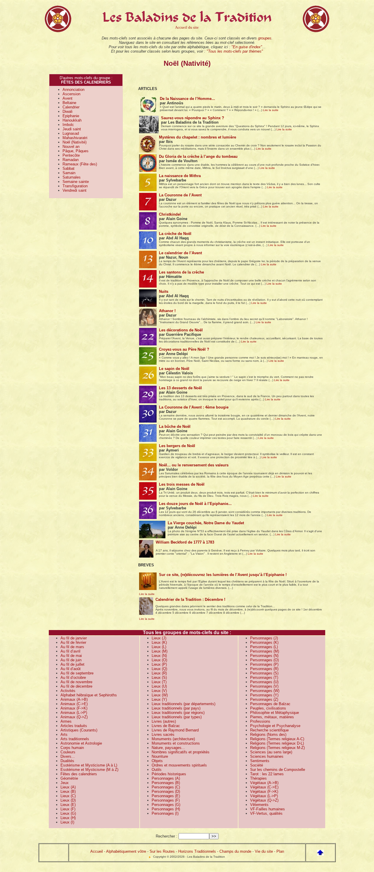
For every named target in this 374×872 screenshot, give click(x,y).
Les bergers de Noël (177, 446)
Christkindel (170, 214)
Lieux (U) (159, 686)
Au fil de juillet (72, 664)
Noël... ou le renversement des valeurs (193, 465)
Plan (280, 851)
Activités (67, 690)
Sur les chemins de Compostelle (277, 769)
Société (256, 765)
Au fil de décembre (76, 686)
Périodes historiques (169, 774)
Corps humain (72, 747)
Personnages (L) (264, 647)
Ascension (71, 94)
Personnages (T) (264, 677)
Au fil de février (73, 642)
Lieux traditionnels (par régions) (178, 712)
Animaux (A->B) (74, 699)
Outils (157, 769)
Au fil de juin (71, 660)
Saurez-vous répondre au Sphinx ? (192, 118)
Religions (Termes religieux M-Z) (277, 747)
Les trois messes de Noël (182, 484)
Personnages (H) (166, 809)
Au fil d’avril (70, 651)
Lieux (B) (68, 791)
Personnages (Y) (264, 695)
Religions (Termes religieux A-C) (277, 739)
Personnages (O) (264, 660)
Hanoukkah (72, 120)
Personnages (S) (264, 673)
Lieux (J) (159, 638)
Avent (67, 98)
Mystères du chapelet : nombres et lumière (197, 137)
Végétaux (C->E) (264, 787)
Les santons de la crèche (181, 272)
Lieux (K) (159, 642)
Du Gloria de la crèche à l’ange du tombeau (198, 156)
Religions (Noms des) (268, 734)
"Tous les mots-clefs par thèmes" (235, 51)
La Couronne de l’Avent (180, 195)
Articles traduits (73, 726)
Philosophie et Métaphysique (274, 712)
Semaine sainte (76, 181)
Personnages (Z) (264, 699)
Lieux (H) (68, 818)
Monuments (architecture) (173, 739)
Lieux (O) (159, 660)
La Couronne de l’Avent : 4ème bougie (193, 407)
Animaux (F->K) (73, 708)
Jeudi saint (72, 129)
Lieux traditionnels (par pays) (176, 708)
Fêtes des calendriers (78, 774)
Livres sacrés (163, 734)
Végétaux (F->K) (264, 791)
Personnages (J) (264, 638)
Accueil (96, 851)
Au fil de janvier (73, 638)
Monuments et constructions (176, 743)
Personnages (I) (165, 813)
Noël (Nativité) (74, 142)
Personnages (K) (264, 642)
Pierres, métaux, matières (272, 717)
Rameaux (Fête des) (80, 164)
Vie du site (264, 851)
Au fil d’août (70, 669)
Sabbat (69, 168)
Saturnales (72, 177)
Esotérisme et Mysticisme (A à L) (88, 765)
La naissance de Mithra (180, 176)
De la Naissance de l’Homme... (187, 98)
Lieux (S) (159, 677)
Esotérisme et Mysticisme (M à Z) (89, 769)
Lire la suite (270, 110)
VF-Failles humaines (267, 809)
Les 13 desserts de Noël (180, 388)
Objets (157, 761)
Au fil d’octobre (73, 677)
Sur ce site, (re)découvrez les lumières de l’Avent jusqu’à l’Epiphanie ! (223, 574)
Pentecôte (71, 155)
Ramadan (71, 160)
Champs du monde (235, 851)
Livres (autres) (164, 721)
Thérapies (258, 778)
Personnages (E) (166, 796)
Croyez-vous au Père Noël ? (184, 349)
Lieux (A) (68, 787)
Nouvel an (71, 146)
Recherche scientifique (269, 730)
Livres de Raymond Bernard (175, 730)
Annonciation (73, 89)
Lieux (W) (160, 695)
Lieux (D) (68, 800)
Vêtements (259, 804)
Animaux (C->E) (74, 704)
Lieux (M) (159, 651)
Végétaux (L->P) (264, 796)
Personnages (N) (264, 655)
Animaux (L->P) (73, 712)
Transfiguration (75, 186)
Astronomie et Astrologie (81, 743)
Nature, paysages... (168, 747)
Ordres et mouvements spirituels (179, 765)
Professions (260, 721)
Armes (66, 721)
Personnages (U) (264, 682)
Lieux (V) (159, 690)
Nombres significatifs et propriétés (180, 752)
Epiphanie (71, 116)
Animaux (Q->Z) (74, 717)
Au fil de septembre (77, 673)
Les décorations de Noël (181, 330)
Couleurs (67, 752)
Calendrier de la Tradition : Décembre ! (190, 599)
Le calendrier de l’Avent (180, 253)
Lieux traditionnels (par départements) (183, 704)
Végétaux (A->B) (264, 783)
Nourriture (160, 756)
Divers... (67, 756)
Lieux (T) (159, 682)
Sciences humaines (266, 756)
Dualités (67, 761)
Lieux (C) (68, 796)
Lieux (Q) (159, 669)
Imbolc (68, 124)
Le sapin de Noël (174, 368)
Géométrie (69, 778)
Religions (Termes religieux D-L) (277, 743)
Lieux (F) (67, 809)
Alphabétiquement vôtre (126, 851)
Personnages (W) (264, 690)
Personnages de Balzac (270, 704)
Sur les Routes (162, 851)
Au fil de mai (71, 655)
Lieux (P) (159, 664)
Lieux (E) (68, 804)
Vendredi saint (74, 190)
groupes (264, 38)
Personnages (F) (166, 800)
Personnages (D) (166, 791)
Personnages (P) (264, 664)
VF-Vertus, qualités (266, 813)
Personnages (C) (166, 787)
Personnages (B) (166, 783)
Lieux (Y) (159, 699)
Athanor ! (167, 311)
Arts (63, 734)
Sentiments (259, 761)
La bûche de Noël (175, 426)
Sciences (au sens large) (271, 752)
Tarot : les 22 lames (267, 774)
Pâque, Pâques (76, 151)
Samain (69, 173)
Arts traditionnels (74, 739)
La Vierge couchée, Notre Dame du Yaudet (206, 523)
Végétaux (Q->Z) (264, 800)
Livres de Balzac (166, 726)
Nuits (163, 291)
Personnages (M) (264, 651)
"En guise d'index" (246, 47)
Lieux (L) (159, 647)
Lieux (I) (67, 822)
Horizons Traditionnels (197, 851)
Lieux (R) (159, 673)
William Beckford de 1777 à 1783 (185, 542)
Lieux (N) (159, 655)
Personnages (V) (264, 686)
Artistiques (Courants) (78, 730)
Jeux (64, 783)
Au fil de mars (72, 647)
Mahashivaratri (75, 138)
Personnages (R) (264, 669)
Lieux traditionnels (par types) (177, 717)
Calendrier (71, 107)
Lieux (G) (68, 813)
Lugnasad (71, 133)
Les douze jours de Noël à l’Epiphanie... (195, 503)
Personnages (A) (166, 778)
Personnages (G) (166, 804)
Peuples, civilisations (268, 708)
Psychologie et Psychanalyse (275, 726)
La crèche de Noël (175, 233)
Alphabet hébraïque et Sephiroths (88, 695)
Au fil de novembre (76, 682)
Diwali (67, 111)
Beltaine (69, 103)
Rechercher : (166, 836)
